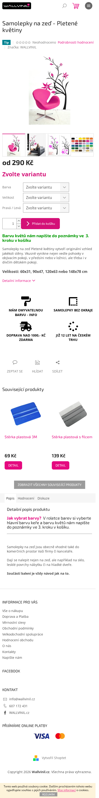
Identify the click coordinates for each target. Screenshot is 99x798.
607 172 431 (18, 706)
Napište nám (12, 657)
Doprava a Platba (15, 616)
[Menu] (88, 5)
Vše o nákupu (12, 611)
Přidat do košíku (43, 223)
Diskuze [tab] (44, 498)
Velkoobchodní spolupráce (22, 634)
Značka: (22, 47)
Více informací (67, 790)
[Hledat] (64, 5)
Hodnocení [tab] (26, 498)
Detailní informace (16, 280)
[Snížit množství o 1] (18, 226)
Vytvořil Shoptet (54, 758)
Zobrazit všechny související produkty (50, 485)
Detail (13, 465)
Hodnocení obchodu (17, 640)
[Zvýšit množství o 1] (18, 221)
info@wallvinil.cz (22, 699)
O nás (6, 646)
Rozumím (48, 794)
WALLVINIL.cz (19, 712)
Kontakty (9, 652)
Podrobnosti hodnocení (76, 42)
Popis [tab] (10, 498)
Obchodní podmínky (18, 628)
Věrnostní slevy (14, 622)
